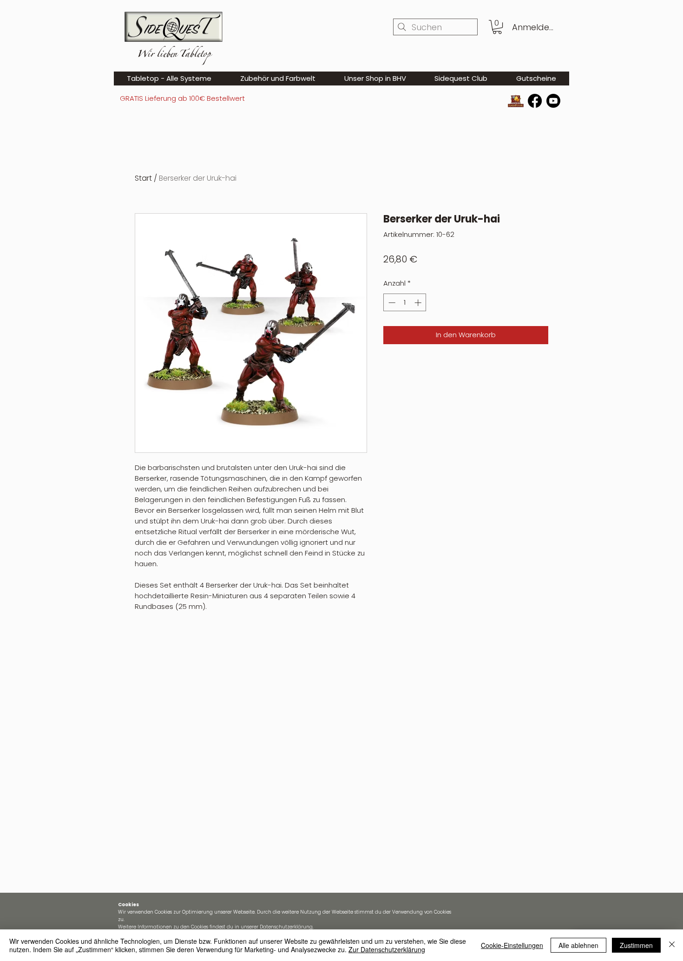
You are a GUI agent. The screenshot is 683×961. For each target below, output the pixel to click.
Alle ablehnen (578, 945)
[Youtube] (553, 101)
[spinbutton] (405, 302)
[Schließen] (671, 945)
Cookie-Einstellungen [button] (512, 945)
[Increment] (419, 302)
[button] (497, 27)
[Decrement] (391, 302)
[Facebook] (535, 101)
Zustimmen (636, 945)
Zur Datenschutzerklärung (386, 949)
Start (143, 178)
